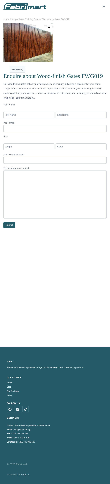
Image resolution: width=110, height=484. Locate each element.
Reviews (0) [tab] (17, 69)
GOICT (25, 474)
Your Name (9, 104)
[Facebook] (10, 409)
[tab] (7, 69)
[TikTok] (25, 409)
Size (5, 136)
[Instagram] (18, 409)
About (9, 382)
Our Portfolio (13, 391)
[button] (49, 27)
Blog (9, 387)
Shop (9, 395)
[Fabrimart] (24, 6)
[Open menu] (104, 6)
